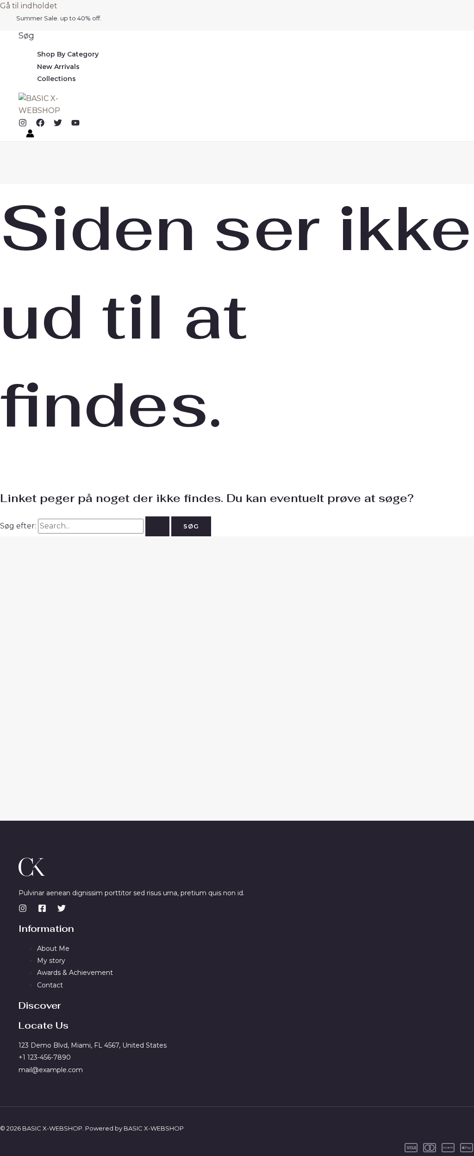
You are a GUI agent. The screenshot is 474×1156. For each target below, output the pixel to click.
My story (51, 960)
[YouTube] (75, 124)
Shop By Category (68, 54)
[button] (26, 36)
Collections (56, 79)
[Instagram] (23, 124)
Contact (50, 985)
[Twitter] (58, 124)
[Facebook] (40, 124)
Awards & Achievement (75, 972)
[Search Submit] (157, 526)
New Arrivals (58, 67)
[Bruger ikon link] (30, 135)
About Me (53, 948)
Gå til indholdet (28, 5)
